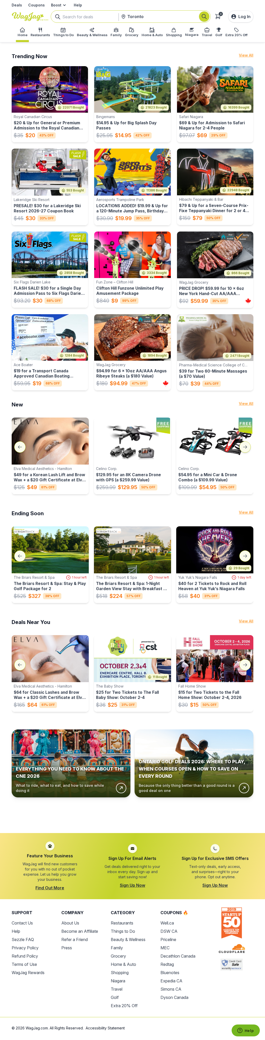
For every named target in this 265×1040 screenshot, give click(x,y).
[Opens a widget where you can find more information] (245, 1030)
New (17, 405)
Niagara (118, 980)
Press (66, 947)
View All (246, 55)
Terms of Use (24, 964)
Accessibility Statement (105, 1028)
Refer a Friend (74, 939)
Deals (17, 5)
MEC (165, 947)
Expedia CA (171, 980)
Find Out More (49, 887)
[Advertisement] (132, 811)
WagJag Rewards (28, 972)
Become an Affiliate (79, 931)
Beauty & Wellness (128, 939)
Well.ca (167, 923)
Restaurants (122, 923)
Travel (116, 989)
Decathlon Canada (177, 956)
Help (78, 5)
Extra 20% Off (124, 1005)
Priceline (168, 939)
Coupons (36, 5)
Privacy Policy (25, 947)
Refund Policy (25, 956)
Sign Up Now (132, 885)
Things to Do (123, 931)
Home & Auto (123, 964)
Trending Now (29, 56)
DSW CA (169, 931)
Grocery (118, 956)
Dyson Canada (174, 997)
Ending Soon (28, 513)
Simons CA (170, 989)
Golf (115, 997)
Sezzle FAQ (23, 939)
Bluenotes (169, 972)
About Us (70, 923)
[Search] (204, 16)
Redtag (167, 964)
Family (117, 947)
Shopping (120, 972)
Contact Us (22, 923)
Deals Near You (31, 622)
